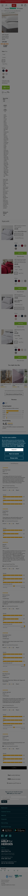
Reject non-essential (14, 453)
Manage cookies (14, 458)
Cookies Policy (20, 446)
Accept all (14, 449)
